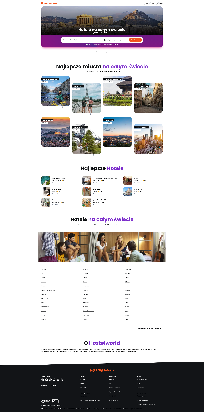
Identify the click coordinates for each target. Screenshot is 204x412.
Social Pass (112, 379)
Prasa (138, 383)
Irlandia (85, 294)
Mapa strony (117, 408)
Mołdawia (86, 302)
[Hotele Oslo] (117, 132)
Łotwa (126, 319)
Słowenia (127, 298)
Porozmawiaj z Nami (85, 396)
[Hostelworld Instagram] (50, 380)
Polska (85, 319)
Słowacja (127, 294)
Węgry (127, 311)
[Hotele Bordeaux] (148, 98)
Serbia (127, 277)
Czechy (43, 311)
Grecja (85, 277)
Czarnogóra (45, 307)
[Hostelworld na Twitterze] (46, 380)
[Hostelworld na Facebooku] (42, 380)
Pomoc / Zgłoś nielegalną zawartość (90, 400)
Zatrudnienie (140, 387)
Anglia (43, 273)
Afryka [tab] (124, 224)
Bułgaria (43, 294)
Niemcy (85, 307)
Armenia (44, 277)
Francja (85, 273)
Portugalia (128, 269)
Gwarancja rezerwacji (114, 387)
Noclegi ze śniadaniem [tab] (109, 51)
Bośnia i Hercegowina (48, 290)
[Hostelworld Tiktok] (62, 380)
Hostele (82, 379)
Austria (43, 282)
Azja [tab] (86, 224)
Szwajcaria (128, 286)
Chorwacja (44, 298)
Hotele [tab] (98, 51)
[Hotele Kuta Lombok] (117, 91)
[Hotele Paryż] (86, 98)
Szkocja (127, 282)
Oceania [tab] (118, 224)
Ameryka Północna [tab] (94, 224)
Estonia (43, 319)
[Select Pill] (157, 3)
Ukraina (127, 307)
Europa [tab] (80, 224)
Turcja (127, 302)
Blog (110, 383)
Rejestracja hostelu (142, 396)
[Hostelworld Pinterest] (58, 380)
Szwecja (127, 290)
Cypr (42, 302)
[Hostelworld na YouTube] (54, 380)
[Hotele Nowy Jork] (86, 139)
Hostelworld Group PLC (143, 379)
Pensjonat (83, 387)
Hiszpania (86, 286)
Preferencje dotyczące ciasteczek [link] (132, 408)
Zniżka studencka (113, 400)
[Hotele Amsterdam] (55, 91)
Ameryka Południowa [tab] (107, 224)
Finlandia (85, 269)
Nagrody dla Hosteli (114, 392)
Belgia (43, 286)
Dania (43, 315)
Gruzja (85, 282)
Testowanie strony (106, 408)
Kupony (89, 408)
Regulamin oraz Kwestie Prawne (76, 408)
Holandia (85, 290)
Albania (43, 269)
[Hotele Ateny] (55, 132)
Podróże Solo (112, 396)
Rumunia (127, 273)
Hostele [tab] (91, 51)
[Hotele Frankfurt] (148, 139)
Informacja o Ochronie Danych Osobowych (53, 408)
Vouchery (96, 408)
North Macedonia (88, 311)
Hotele (82, 383)
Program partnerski (142, 400)
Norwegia (86, 315)
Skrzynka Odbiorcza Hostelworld (146, 404)
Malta (84, 298)
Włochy (127, 315)
